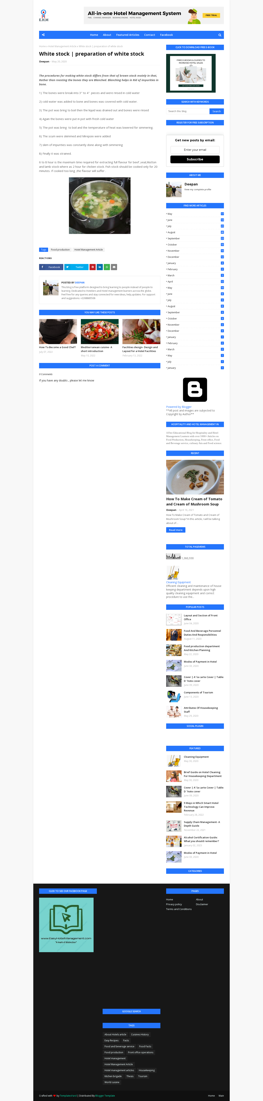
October (196, 244)
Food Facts (145, 1046)
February (195, 269)
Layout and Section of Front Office (201, 617)
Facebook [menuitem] (166, 35)
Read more (176, 530)
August (196, 232)
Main (221, 1095)
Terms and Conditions (179, 909)
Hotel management (115, 1058)
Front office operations (140, 1052)
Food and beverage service (119, 1046)
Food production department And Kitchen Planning (202, 648)
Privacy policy (174, 904)
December (196, 257)
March (195, 275)
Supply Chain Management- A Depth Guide (202, 824)
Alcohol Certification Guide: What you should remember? (201, 839)
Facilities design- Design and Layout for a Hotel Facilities (140, 349)
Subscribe (195, 159)
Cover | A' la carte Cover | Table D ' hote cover (204, 679)
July (196, 226)
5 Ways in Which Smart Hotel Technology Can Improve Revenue (201, 806)
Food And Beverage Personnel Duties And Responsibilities (202, 632)
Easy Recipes (111, 1040)
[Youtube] (180, 736)
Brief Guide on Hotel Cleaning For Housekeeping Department (203, 774)
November (196, 250)
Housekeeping (147, 1070)
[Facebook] (170, 736)
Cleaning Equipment (178, 582)
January (195, 263)
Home (42, 46)
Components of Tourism (198, 692)
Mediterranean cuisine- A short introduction (96, 349)
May (196, 213)
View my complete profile (197, 189)
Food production (60, 249)
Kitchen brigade (113, 1076)
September (196, 238)
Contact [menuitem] (149, 35)
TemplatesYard (68, 1095)
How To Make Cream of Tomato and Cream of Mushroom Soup (194, 501)
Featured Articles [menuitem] (127, 35)
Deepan (44, 61)
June (196, 220)
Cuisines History (140, 1034)
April (196, 281)
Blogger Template (105, 1095)
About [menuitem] (107, 35)
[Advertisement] (131, 946)
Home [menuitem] (94, 35)
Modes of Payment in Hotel (200, 661)
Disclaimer (202, 904)
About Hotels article (115, 1034)
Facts (126, 1040)
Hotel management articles (119, 1070)
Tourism (142, 1076)
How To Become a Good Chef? (57, 347)
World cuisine (112, 1082)
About (199, 899)
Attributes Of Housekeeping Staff (201, 709)
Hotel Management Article (62, 46)
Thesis (129, 1076)
